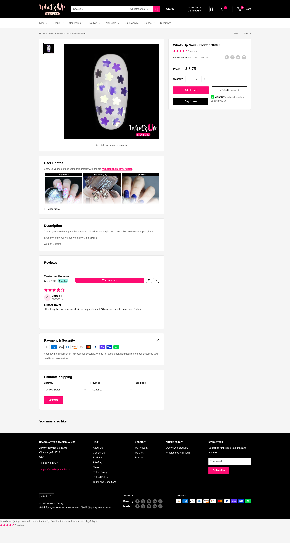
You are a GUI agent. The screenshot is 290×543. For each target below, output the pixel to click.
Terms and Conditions (104, 482)
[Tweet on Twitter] (238, 57)
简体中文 (43, 507)
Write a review (110, 280)
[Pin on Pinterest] (232, 57)
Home (42, 33)
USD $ (44, 496)
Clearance (165, 23)
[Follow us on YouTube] (155, 501)
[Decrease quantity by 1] (188, 79)
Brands (147, 23)
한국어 (91, 507)
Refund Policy (100, 477)
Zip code (141, 383)
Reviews (97, 457)
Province (95, 383)
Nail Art (93, 23)
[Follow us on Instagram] (143, 501)
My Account (141, 447)
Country (48, 383)
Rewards (140, 457)
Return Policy (100, 472)
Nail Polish (75, 23)
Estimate (53, 400)
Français (60, 507)
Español (107, 507)
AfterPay (97, 462)
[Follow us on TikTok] (160, 501)
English (51, 507)
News (96, 467)
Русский (99, 507)
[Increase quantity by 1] (204, 79)
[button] (180, 51)
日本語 (84, 507)
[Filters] (149, 280)
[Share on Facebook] (227, 57)
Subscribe (219, 470)
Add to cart (191, 90)
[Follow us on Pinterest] (149, 501)
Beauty (56, 23)
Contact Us (99, 452)
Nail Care (111, 23)
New (41, 23)
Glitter (51, 33)
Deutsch (69, 507)
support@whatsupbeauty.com (55, 469)
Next (246, 33)
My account (194, 10)
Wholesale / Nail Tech (178, 452)
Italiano (76, 507)
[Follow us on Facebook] (137, 501)
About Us (98, 447)
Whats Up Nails (182, 57)
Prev (236, 33)
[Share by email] (244, 57)
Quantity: (178, 78)
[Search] (156, 9)
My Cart (139, 452)
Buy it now (191, 101)
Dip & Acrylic (132, 23)
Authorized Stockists (177, 447)
